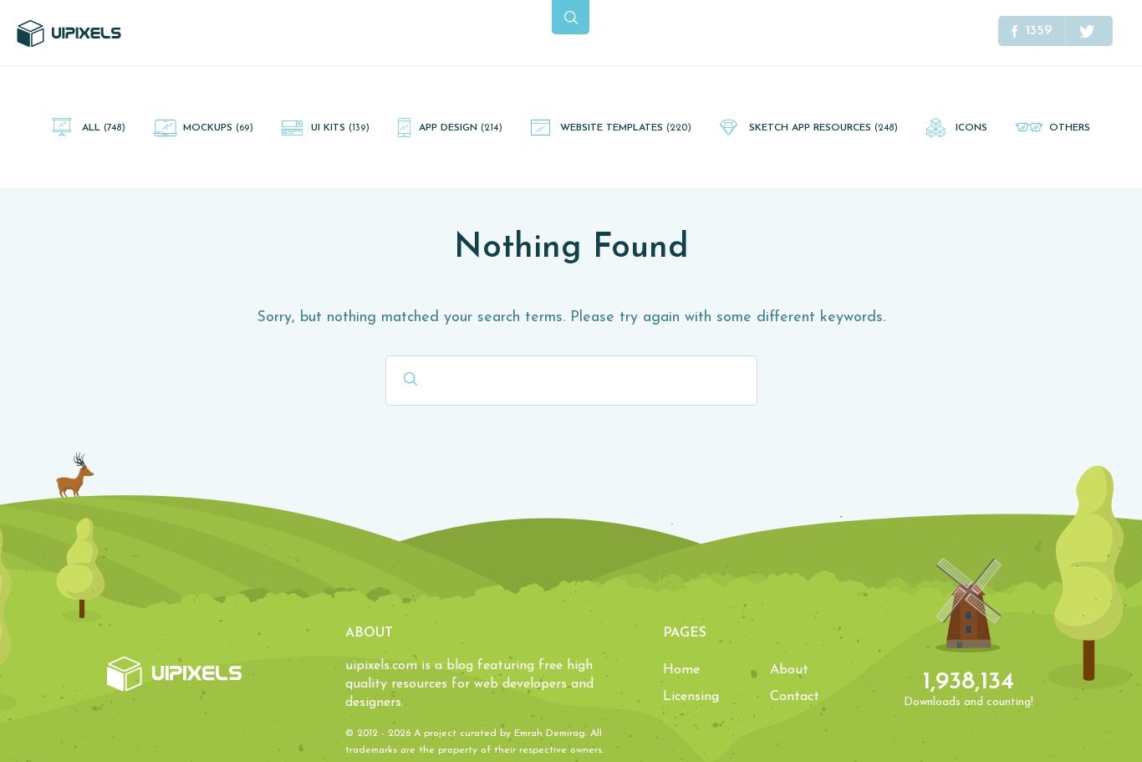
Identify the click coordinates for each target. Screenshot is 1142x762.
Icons (971, 128)
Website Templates (625, 128)
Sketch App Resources (823, 128)
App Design (460, 128)
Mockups (218, 128)
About (789, 670)
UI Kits (340, 128)
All (103, 128)
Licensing (691, 696)
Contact (794, 696)
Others (1069, 128)
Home (681, 670)
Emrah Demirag (549, 734)
